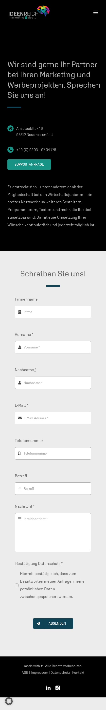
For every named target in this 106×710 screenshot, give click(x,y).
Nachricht (25, 506)
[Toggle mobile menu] (96, 12)
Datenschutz (60, 672)
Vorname (24, 334)
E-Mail (21, 405)
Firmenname (26, 299)
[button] (9, 701)
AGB (25, 672)
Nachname (25, 369)
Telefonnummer (29, 440)
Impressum (39, 672)
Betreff (21, 476)
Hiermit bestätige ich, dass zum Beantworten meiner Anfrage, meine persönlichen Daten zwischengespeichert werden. (52, 585)
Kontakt (78, 672)
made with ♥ (33, 666)
